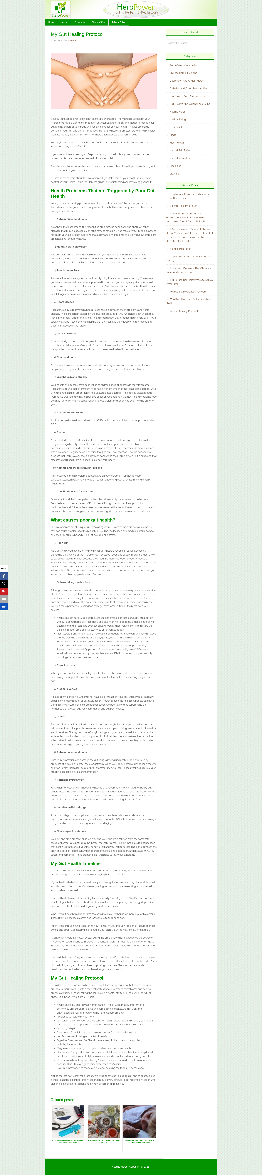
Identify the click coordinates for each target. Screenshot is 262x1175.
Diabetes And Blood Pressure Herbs (190, 88)
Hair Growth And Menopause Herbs (189, 96)
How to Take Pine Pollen (183, 205)
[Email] (4, 599)
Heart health (176, 127)
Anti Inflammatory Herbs (183, 65)
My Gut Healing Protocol (184, 311)
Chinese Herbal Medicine (183, 73)
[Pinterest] (4, 591)
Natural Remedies (180, 158)
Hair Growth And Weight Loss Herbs (190, 104)
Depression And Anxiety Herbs (187, 80)
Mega (173, 134)
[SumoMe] (4, 606)
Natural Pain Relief (180, 150)
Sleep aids (175, 165)
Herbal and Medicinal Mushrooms (189, 291)
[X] (4, 584)
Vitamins (174, 173)
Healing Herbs (177, 111)
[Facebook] (4, 576)
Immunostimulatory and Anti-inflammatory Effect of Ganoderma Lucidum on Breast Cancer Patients (185, 217)
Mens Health (177, 142)
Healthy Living (178, 119)
